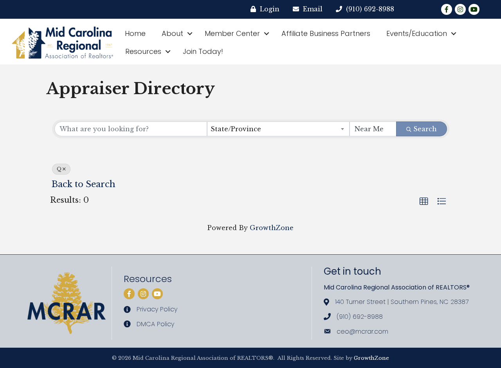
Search (425, 129)
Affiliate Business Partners (325, 33)
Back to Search (83, 184)
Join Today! (203, 51)
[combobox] (278, 128)
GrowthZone (272, 228)
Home (135, 33)
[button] (424, 201)
